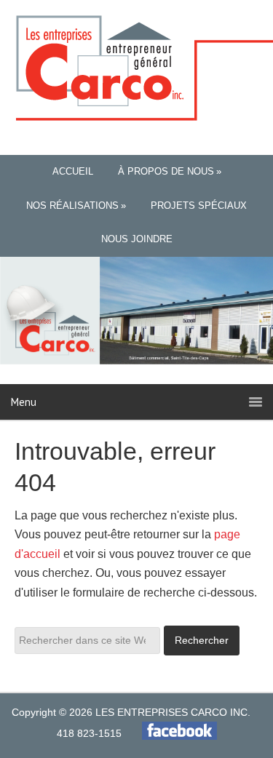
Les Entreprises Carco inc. (137, 68)
